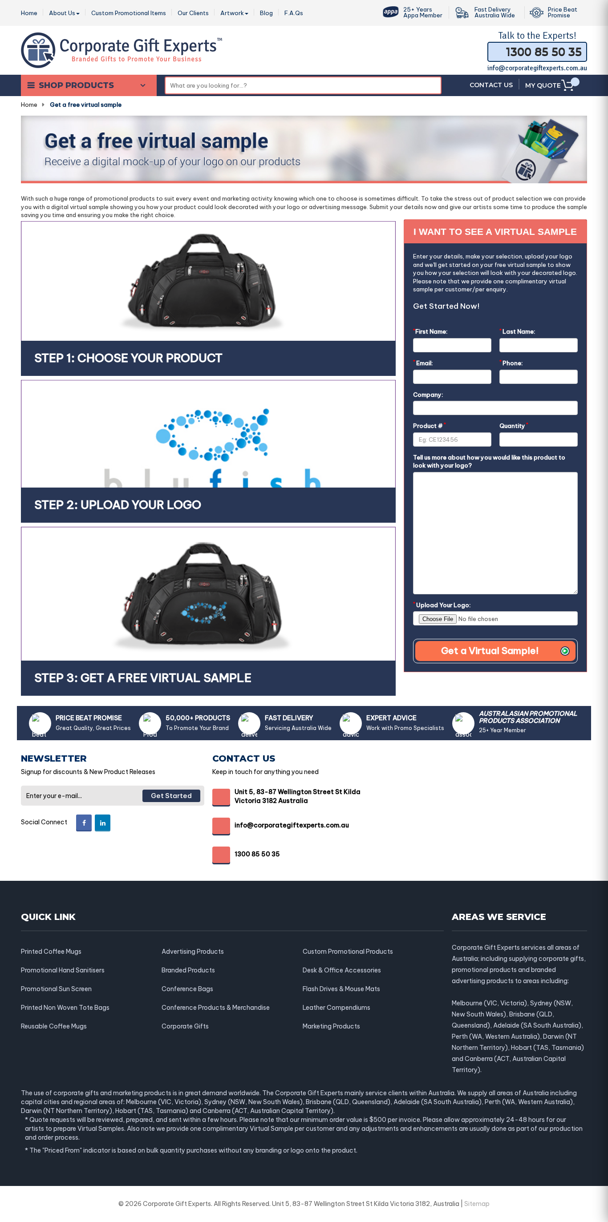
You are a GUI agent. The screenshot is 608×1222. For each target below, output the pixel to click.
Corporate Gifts (185, 1026)
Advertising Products (193, 952)
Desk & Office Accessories (342, 970)
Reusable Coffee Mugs (54, 1026)
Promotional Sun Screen (56, 989)
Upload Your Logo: (442, 605)
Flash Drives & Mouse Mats (341, 989)
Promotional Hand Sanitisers (63, 970)
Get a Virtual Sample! (490, 651)
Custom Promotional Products (348, 952)
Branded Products (188, 970)
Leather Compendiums (336, 1008)
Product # (429, 425)
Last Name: (517, 331)
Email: (423, 363)
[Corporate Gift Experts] (121, 49)
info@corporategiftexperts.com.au (537, 68)
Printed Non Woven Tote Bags (65, 1008)
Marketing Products (331, 1026)
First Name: (430, 331)
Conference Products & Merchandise (216, 1008)
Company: (428, 394)
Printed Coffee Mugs (51, 952)
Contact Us (491, 85)
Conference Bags (187, 989)
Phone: (511, 363)
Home (29, 104)
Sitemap (477, 1204)
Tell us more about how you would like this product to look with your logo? (489, 461)
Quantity (513, 425)
